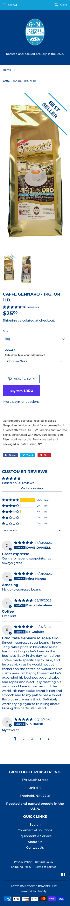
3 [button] (32, 739)
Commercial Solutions (35, 830)
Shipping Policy (21, 866)
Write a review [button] (32, 488)
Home (7, 69)
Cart (63, 5)
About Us (35, 842)
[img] (24, 543)
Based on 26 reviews (18, 483)
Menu (12, 5)
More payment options (21, 402)
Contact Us (35, 847)
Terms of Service (45, 866)
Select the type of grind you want (25, 355)
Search (35, 824)
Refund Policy (44, 861)
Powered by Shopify (33, 891)
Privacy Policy (23, 861)
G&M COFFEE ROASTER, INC (38, 886)
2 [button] (23, 739)
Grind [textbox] (25, 352)
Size (6, 331)
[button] (12, 307)
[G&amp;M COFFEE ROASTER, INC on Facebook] (63, 875)
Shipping (10, 320)
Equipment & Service (35, 836)
